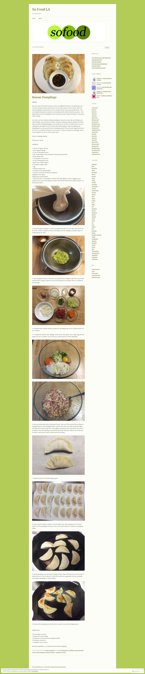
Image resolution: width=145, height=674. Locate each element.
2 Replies (34, 102)
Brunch (93, 174)
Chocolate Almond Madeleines (99, 64)
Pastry (93, 221)
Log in (93, 271)
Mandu (52, 652)
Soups (93, 247)
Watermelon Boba (96, 62)
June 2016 (94, 136)
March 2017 (95, 118)
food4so (99, 78)
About (40, 18)
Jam (93, 206)
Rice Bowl (94, 231)
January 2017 (95, 122)
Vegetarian (94, 257)
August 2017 (95, 108)
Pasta (93, 219)
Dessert (94, 192)
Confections (95, 186)
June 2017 (94, 112)
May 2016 (94, 138)
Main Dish (51, 650)
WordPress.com (96, 277)
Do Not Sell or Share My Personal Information (55, 667)
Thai (93, 249)
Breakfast (94, 172)
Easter (93, 198)
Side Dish (94, 243)
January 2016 (95, 146)
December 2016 (96, 124)
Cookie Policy (35, 671)
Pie (92, 223)
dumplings (71, 650)
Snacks (93, 245)
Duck (93, 196)
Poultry (93, 227)
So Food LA (41, 9)
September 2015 (96, 154)
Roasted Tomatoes (96, 235)
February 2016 (95, 144)
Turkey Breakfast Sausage (98, 68)
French (93, 200)
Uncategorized (95, 253)
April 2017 (94, 116)
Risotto (93, 233)
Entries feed (95, 273)
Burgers (94, 176)
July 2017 (94, 110)
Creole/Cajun (95, 190)
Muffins (94, 214)
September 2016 (96, 130)
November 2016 (96, 126)
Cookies (94, 188)
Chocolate (94, 184)
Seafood (94, 241)
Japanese (94, 208)
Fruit (93, 202)
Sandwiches (95, 239)
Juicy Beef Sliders (96, 66)
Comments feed (96, 275)
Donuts (93, 194)
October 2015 (95, 152)
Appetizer (94, 164)
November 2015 (96, 150)
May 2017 (94, 114)
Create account (96, 269)
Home (33, 18)
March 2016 (95, 142)
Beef (93, 166)
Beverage (94, 168)
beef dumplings (64, 650)
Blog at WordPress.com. (38, 667)
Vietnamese (95, 259)
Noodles (94, 217)
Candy (93, 180)
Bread (93, 170)
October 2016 (95, 128)
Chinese (94, 182)
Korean (47, 650)
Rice (93, 229)
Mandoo (48, 652)
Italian (93, 204)
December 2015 (96, 148)
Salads (93, 237)
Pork (93, 225)
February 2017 (95, 120)
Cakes (93, 178)
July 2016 (94, 134)
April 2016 (94, 140)
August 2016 (95, 132)
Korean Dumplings (44, 97)
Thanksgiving (95, 251)
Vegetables (95, 255)
